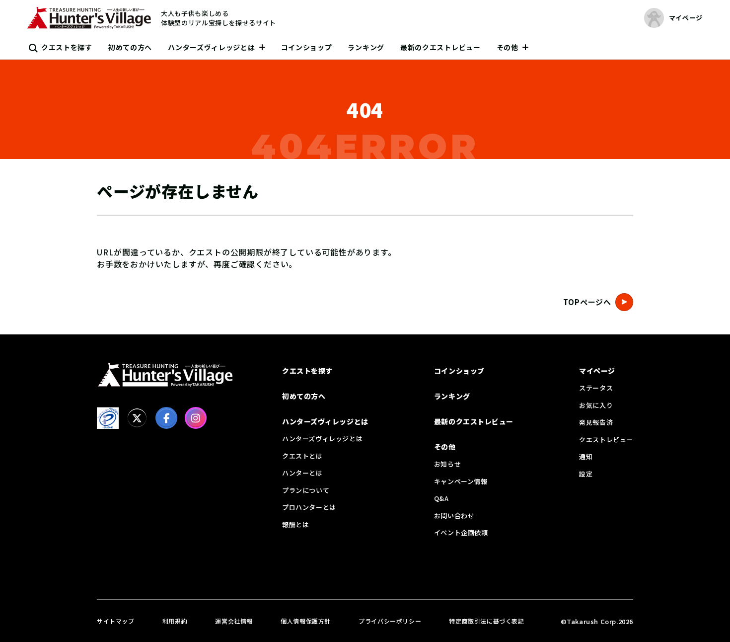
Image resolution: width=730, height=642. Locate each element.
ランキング (366, 47)
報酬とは (295, 524)
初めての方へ (130, 47)
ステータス (596, 388)
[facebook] (166, 418)
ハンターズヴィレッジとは (211, 47)
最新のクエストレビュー (440, 47)
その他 (507, 47)
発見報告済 (596, 422)
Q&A (441, 498)
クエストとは (302, 456)
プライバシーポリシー (390, 621)
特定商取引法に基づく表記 (486, 621)
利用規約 (174, 621)
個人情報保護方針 (306, 621)
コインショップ (306, 47)
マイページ (597, 371)
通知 (585, 456)
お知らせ (447, 464)
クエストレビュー (606, 439)
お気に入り (596, 405)
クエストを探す (66, 47)
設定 (585, 474)
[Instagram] (196, 418)
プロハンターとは (309, 507)
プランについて (305, 490)
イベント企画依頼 (461, 532)
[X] (137, 418)
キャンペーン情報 (461, 481)
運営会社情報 (234, 621)
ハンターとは (302, 473)
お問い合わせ (454, 515)
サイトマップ (116, 621)
